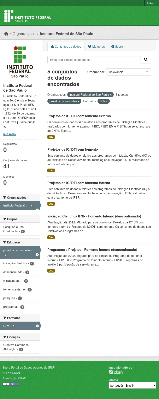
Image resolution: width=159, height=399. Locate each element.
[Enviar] (146, 59)
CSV (51, 136)
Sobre (118, 46)
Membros (98, 46)
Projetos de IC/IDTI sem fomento (72, 149)
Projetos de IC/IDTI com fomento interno (78, 182)
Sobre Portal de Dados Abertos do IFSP (28, 367)
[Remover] (111, 94)
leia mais (9, 134)
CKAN (115, 372)
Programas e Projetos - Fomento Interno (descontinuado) (92, 249)
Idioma (113, 380)
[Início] (6, 33)
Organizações (24, 33)
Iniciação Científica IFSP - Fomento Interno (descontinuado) (94, 216)
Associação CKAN (14, 378)
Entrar (150, 3)
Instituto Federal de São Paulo (66, 33)
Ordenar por (95, 72)
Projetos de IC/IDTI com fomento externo (79, 115)
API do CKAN (11, 373)
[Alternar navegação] (150, 16)
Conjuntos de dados (67, 46)
